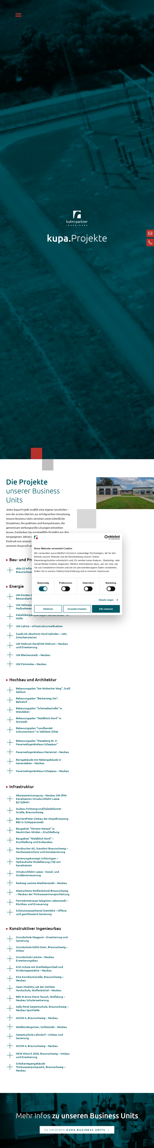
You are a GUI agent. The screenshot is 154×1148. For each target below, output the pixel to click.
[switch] (65, 588)
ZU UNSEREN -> (77, 1129)
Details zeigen (106, 599)
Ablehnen (48, 609)
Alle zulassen (106, 609)
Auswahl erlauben (77, 609)
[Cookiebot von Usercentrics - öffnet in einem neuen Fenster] (107, 537)
